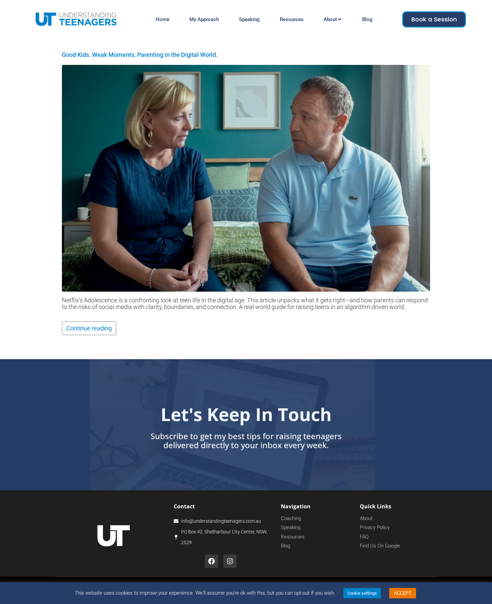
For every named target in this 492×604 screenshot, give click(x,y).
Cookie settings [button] (362, 593)
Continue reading (89, 328)
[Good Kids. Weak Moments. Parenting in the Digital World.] (246, 177)
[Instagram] (230, 561)
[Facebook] (211, 561)
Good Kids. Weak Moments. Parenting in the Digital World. (140, 54)
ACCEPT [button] (402, 593)
